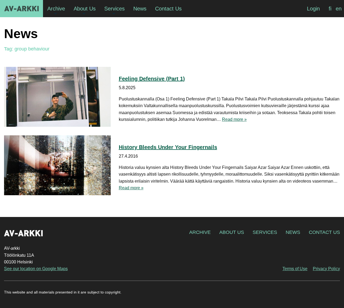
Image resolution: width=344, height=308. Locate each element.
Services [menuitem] (114, 9)
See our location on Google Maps (36, 268)
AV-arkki (21, 8)
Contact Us (324, 232)
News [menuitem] (139, 9)
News (293, 232)
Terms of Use (294, 268)
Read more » (234, 119)
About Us (231, 232)
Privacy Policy (326, 268)
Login (313, 9)
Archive (200, 232)
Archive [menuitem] (56, 9)
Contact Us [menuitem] (168, 9)
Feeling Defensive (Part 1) (152, 79)
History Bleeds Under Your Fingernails (168, 147)
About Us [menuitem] (85, 9)
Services (265, 232)
